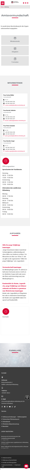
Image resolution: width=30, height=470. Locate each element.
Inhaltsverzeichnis (6, 457)
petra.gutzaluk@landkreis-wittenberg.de (15, 136)
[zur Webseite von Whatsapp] (12, 406)
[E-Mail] (2, 396)
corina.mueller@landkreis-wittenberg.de (15, 105)
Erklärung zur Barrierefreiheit (9, 460)
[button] (2, 3)
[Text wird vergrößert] (25, 3)
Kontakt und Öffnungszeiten (9, 462)
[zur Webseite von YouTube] (9, 406)
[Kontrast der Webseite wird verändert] (27, 3)
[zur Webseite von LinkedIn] (4, 406)
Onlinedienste (6, 421)
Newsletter (5, 426)
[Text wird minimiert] (23, 3)
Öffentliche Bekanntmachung (10, 424)
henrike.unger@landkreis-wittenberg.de (15, 151)
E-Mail (3, 399)
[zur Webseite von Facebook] (2, 406)
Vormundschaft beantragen (11, 267)
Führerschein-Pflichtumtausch (10, 419)
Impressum (17, 465)
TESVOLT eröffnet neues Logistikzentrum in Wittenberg (14, 442)
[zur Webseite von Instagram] (7, 406)
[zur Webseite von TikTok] (15, 406)
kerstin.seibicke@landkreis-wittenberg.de (15, 120)
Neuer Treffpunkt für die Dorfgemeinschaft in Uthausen (14, 446)
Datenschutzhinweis (7, 465)
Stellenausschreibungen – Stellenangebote (14, 417)
